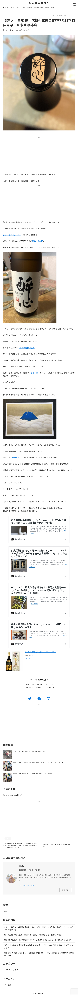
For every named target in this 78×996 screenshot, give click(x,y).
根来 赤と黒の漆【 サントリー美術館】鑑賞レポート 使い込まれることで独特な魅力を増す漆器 (39, 954)
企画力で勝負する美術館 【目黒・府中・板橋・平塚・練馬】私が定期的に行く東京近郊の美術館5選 (38, 928)
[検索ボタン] (73, 911)
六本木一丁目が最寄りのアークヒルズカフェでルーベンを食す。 (33, 774)
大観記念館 (14, 457)
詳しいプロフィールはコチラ (28, 885)
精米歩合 (34, 372)
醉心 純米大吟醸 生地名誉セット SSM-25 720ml (40, 652)
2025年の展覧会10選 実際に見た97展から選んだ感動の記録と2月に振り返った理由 (38, 940)
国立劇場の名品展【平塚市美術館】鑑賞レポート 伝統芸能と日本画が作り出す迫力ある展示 (38, 946)
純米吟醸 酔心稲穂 (27, 347)
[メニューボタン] (74, 3)
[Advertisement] (39, 155)
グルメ (29, 30)
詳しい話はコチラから (12, 234)
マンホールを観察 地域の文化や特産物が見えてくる (29, 751)
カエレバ (33, 655)
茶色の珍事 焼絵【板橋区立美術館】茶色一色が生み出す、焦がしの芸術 (33, 935)
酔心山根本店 (37, 241)
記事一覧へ (65, 890)
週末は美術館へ (39, 3)
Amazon (28, 658)
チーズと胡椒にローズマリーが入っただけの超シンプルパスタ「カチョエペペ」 (38, 762)
